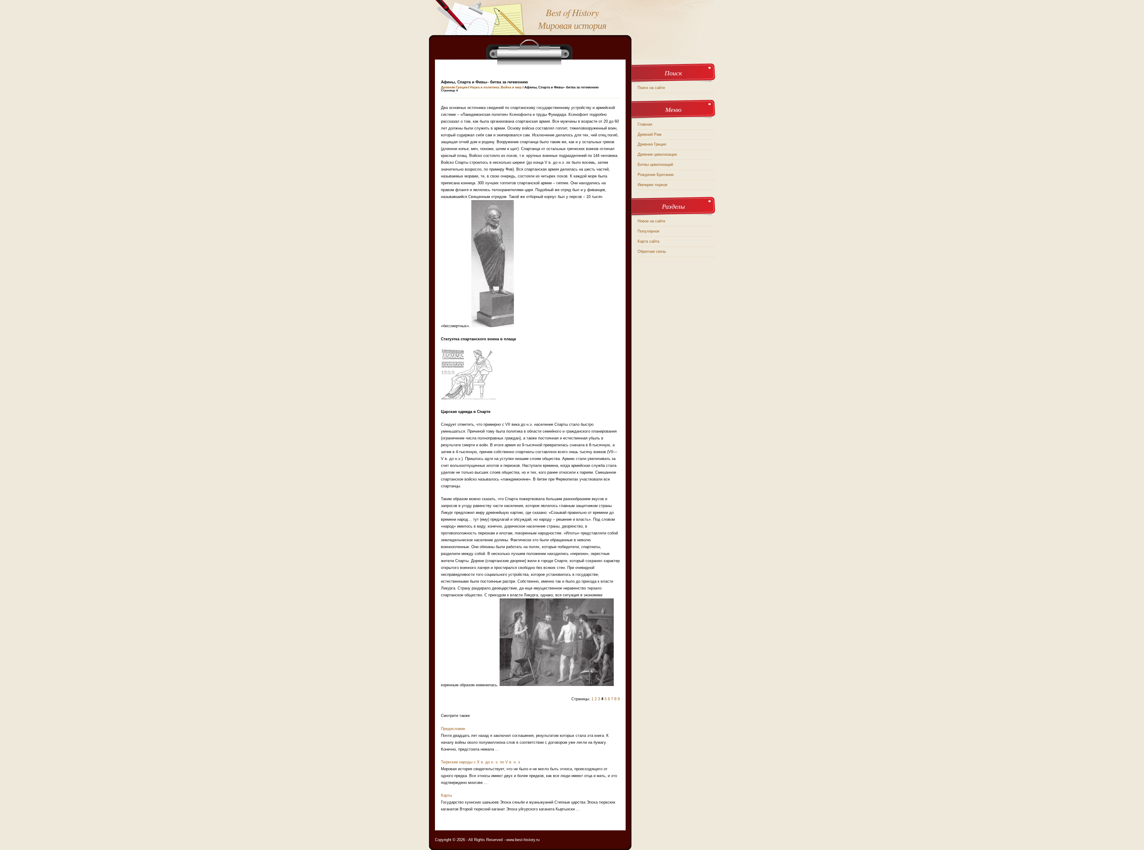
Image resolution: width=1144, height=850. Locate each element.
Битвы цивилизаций (655, 164)
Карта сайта (648, 241)
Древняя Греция (454, 87)
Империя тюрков (652, 185)
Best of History (572, 12)
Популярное (648, 231)
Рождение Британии (656, 174)
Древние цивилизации (657, 154)
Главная (645, 124)
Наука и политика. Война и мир (496, 87)
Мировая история (572, 25)
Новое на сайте (651, 221)
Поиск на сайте (651, 87)
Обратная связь (652, 251)
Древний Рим (649, 134)
